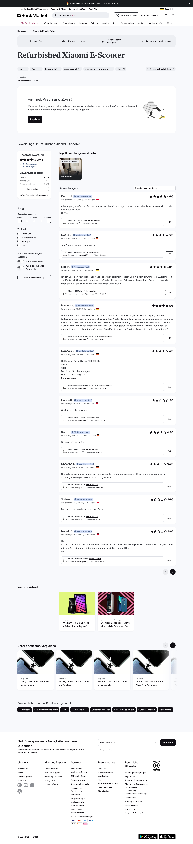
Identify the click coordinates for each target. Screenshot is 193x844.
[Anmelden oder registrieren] (166, 15)
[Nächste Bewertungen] (173, 572)
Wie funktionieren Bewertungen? (35, 195)
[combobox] (23, 69)
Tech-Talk (102, 768)
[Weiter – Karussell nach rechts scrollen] (173, 645)
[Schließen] (189, 3)
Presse (20, 772)
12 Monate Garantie (79, 776)
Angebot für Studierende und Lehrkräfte (78, 791)
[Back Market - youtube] (26, 785)
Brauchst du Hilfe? (150, 15)
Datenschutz (130, 797)
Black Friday (103, 791)
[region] (117, 169)
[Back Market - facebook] (32, 785)
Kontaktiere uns (51, 768)
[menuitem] (69, 23)
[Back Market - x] (19, 791)
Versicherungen (78, 780)
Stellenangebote (24, 776)
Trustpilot (21, 780)
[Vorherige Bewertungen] (165, 572)
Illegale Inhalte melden (135, 813)
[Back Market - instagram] (19, 785)
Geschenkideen (105, 787)
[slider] (20, 221)
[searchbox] (83, 15)
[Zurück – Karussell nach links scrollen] (165, 645)
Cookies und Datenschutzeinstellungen (137, 792)
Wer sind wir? (23, 768)
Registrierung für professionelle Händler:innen (78, 802)
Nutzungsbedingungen (135, 772)
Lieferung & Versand (53, 776)
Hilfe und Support (52, 772)
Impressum (130, 809)
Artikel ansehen (94, 220)
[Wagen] (173, 15)
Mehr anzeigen (68, 378)
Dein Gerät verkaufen (80, 784)
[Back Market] (32, 15)
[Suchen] (55, 15)
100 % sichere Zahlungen (82, 816)
